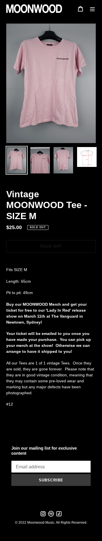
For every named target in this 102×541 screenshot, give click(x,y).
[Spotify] (51, 515)
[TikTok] (59, 515)
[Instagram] (43, 515)
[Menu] (92, 9)
